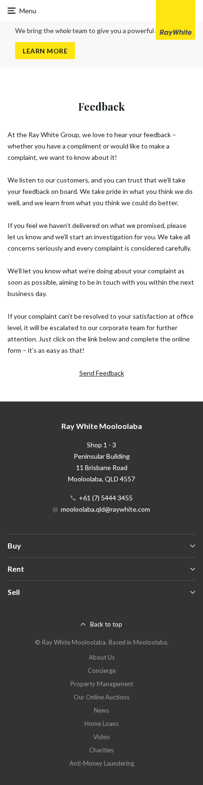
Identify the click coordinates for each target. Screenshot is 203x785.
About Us (102, 657)
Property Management (101, 684)
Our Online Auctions (101, 697)
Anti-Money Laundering (101, 763)
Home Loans (101, 723)
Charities (101, 750)
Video (101, 737)
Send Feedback (101, 373)
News (101, 710)
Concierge (102, 670)
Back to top (106, 624)
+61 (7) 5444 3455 (106, 498)
